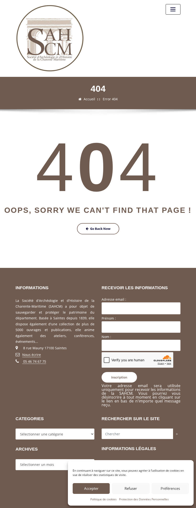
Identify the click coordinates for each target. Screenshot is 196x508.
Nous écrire (31, 354)
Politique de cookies (103, 499)
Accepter (91, 488)
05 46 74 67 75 (34, 361)
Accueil (89, 99)
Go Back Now (100, 228)
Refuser (131, 488)
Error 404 (110, 99)
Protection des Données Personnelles (144, 499)
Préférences (170, 488)
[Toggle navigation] (173, 9)
